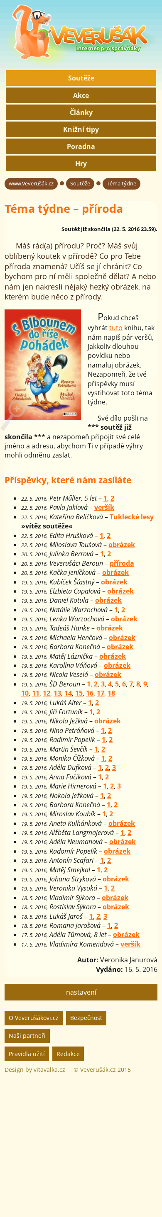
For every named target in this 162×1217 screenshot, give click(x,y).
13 (57, 693)
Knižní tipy (81, 129)
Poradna (81, 146)
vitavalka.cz (49, 1069)
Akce (81, 95)
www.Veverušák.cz (31, 183)
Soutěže (81, 78)
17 (100, 693)
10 (25, 693)
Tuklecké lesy (132, 516)
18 (111, 693)
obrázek (121, 544)
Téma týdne (121, 183)
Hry (81, 163)
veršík (104, 507)
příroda (122, 563)
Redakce (68, 1054)
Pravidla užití (27, 1054)
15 (79, 693)
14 (68, 693)
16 (89, 693)
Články (81, 112)
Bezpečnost (86, 1018)
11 (35, 693)
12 (46, 693)
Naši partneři (27, 1035)
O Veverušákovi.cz (34, 1018)
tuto (116, 327)
